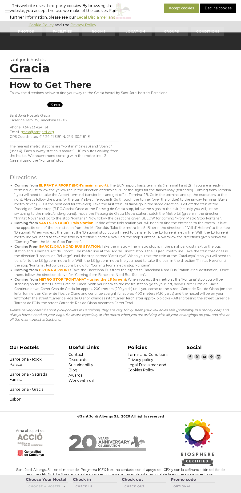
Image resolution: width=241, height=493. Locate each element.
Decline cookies (218, 8)
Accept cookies (181, 8)
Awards (75, 375)
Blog (72, 370)
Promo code (183, 479)
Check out (132, 479)
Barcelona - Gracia (26, 389)
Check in (82, 479)
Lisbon (15, 399)
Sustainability (80, 365)
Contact (76, 354)
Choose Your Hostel (46, 479)
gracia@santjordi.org (37, 132)
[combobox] (47, 486)
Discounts (77, 360)
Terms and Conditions (148, 354)
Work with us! (81, 380)
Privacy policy (140, 360)
